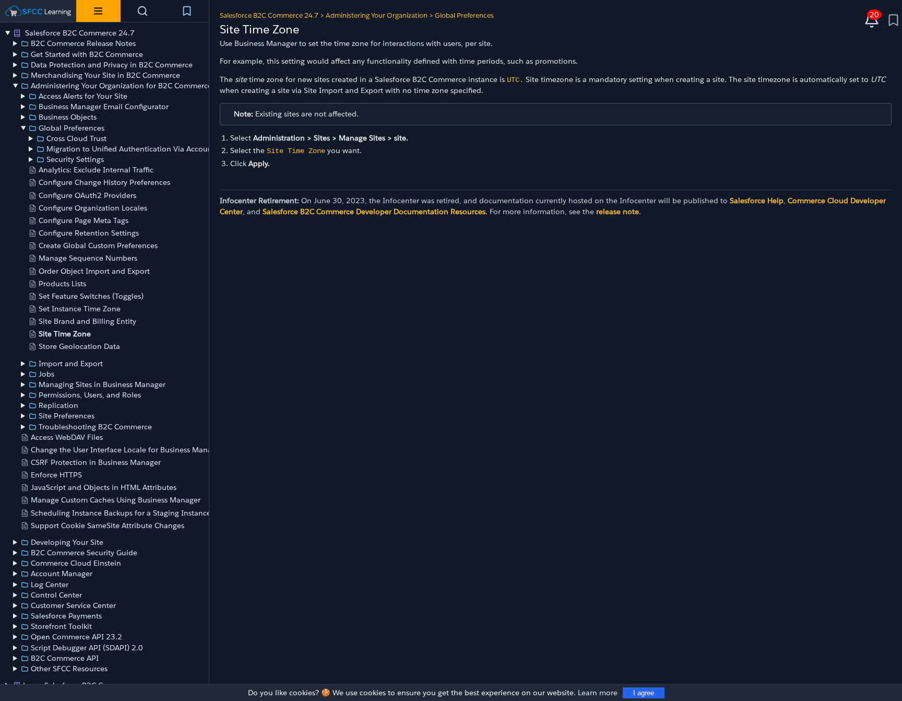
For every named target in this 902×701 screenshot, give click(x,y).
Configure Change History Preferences (104, 182)
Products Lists (62, 283)
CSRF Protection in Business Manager (96, 462)
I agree (643, 693)
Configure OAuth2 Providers (87, 195)
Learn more (598, 692)
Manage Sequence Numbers (88, 258)
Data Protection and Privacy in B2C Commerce (112, 64)
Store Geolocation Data (79, 346)
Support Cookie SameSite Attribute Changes (107, 525)
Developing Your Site (67, 542)
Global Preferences (71, 128)
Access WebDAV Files (67, 437)
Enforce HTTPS (56, 475)
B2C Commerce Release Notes (83, 43)
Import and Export (71, 363)
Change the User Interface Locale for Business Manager (127, 449)
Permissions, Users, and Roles (90, 395)
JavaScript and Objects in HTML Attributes (103, 487)
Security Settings (75, 159)
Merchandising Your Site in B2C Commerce (105, 75)
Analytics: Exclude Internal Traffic (96, 169)
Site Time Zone (65, 333)
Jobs (46, 374)
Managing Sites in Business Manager (102, 384)
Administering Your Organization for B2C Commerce (121, 85)
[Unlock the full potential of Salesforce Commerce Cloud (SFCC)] (38, 11)
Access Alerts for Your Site (83, 96)
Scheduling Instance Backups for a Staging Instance (121, 513)
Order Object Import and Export (94, 271)
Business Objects (68, 117)
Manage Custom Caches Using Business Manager (115, 500)
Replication (58, 405)
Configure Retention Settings (89, 233)
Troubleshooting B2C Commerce (95, 426)
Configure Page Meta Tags (83, 220)
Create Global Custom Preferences (98, 245)
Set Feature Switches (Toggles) (91, 296)
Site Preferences (66, 415)
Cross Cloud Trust (76, 138)
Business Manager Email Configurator (104, 106)
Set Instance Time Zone (80, 308)
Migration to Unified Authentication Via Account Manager (147, 149)
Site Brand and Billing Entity (87, 321)
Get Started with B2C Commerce (87, 54)
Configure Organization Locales (93, 208)
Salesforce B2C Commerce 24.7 (79, 33)
